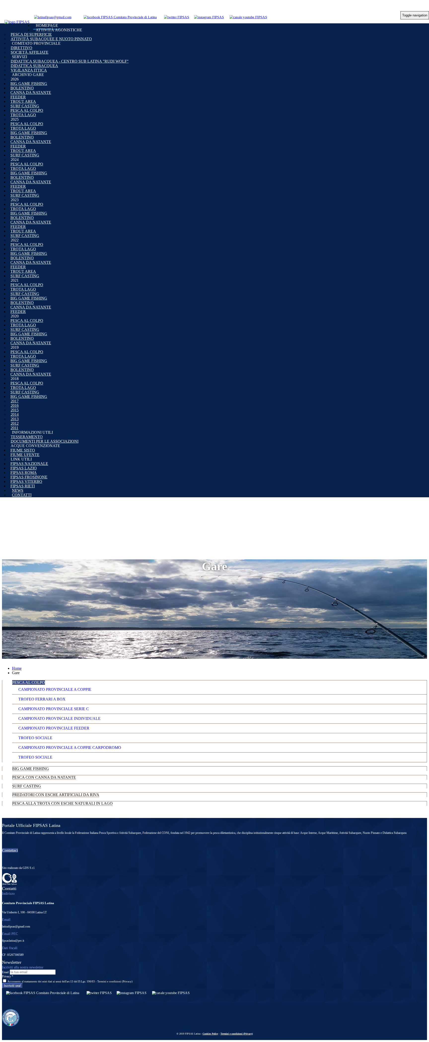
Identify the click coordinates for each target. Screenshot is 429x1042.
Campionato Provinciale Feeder (53, 728)
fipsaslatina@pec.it (13, 940)
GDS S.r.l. (29, 868)
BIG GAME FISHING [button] (30, 769)
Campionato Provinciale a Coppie (54, 689)
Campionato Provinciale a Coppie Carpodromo (69, 747)
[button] (59, 30)
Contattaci (10, 850)
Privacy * (7, 976)
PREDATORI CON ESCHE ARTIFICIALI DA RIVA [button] (55, 795)
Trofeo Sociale (35, 738)
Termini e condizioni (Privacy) (115, 981)
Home (17, 668)
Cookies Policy (210, 1033)
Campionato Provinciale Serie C (53, 709)
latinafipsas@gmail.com (16, 926)
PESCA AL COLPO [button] (28, 682)
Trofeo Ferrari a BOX (42, 699)
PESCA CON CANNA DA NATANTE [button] (44, 777)
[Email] (52, 17)
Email (5, 972)
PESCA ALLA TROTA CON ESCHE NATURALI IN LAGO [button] (62, 803)
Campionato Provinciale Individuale (59, 718)
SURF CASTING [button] (26, 786)
